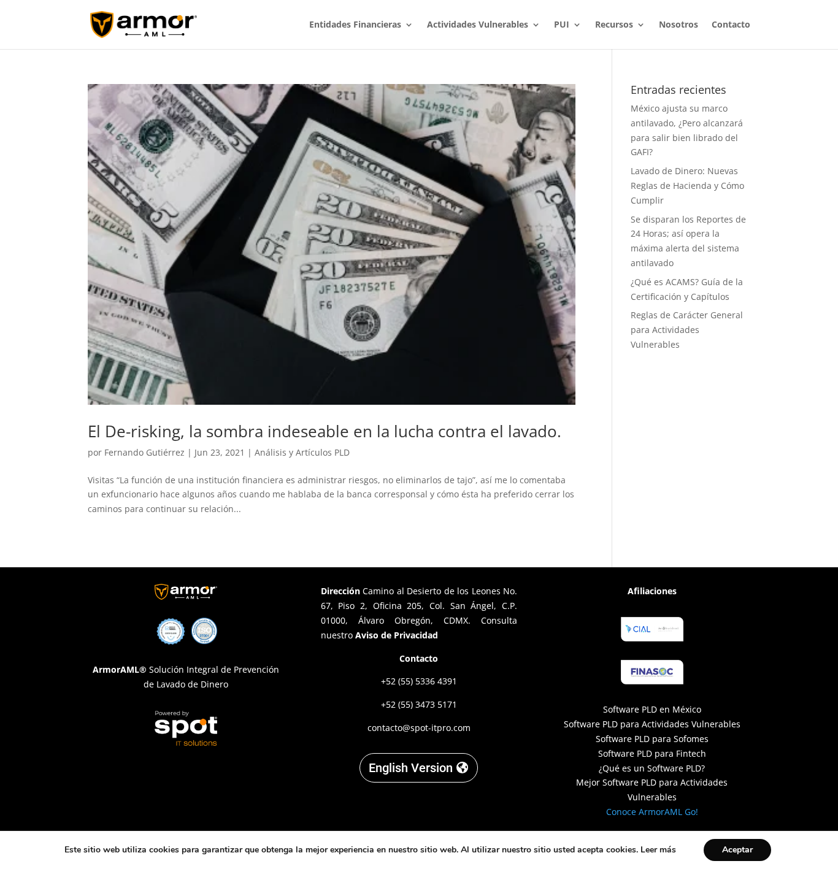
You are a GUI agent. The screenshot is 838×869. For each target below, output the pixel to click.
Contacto (731, 25)
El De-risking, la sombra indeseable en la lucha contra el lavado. (324, 431)
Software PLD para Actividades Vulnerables (652, 724)
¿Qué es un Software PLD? (652, 768)
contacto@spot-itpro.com (419, 727)
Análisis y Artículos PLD (302, 452)
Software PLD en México (652, 709)
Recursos (614, 25)
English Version (411, 767)
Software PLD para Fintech (652, 753)
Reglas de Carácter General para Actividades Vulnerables (687, 329)
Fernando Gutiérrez (144, 452)
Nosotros (678, 25)
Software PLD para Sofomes (652, 739)
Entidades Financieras (355, 25)
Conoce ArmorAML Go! (652, 811)
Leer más (658, 850)
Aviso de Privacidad (396, 635)
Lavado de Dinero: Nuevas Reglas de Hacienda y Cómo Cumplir (687, 185)
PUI (561, 25)
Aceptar (737, 850)
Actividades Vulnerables (477, 25)
